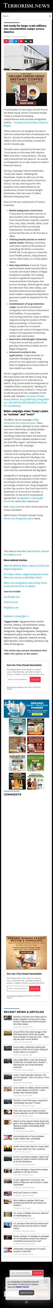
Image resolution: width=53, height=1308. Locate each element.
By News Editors (28, 1195)
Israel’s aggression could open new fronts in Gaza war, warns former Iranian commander (30, 1182)
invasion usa (29, 634)
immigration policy (13, 634)
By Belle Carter (28, 1027)
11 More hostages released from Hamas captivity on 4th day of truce (30, 1170)
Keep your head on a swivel (25, 1193)
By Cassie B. (27, 1152)
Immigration (42, 631)
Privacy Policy (22, 1287)
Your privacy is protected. (15, 687)
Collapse (17, 625)
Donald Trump (11, 628)
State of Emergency (14, 644)
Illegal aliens (25, 628)
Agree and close (26, 1293)
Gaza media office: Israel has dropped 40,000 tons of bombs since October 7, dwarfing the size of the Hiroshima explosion (30, 1063)
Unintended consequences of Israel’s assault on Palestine (29, 1250)
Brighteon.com (11, 607)
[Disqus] (26, 831)
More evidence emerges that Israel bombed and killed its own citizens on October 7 (29, 1202)
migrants (23, 637)
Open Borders (11, 641)
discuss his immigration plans (19, 518)
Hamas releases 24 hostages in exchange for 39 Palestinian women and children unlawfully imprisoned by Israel (31, 1238)
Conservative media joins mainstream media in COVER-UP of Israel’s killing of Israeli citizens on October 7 (30, 1049)
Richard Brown (21, 37)
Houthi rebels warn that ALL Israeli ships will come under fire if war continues (31, 1147)
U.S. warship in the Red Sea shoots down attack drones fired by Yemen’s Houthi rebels (30, 1226)
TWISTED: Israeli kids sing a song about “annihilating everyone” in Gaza (30, 1101)
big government (28, 621)
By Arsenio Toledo (29, 1165)
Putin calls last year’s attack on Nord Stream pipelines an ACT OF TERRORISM (30, 1112)
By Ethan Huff (27, 1042)
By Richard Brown (29, 1131)
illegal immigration (25, 631)
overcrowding (26, 641)
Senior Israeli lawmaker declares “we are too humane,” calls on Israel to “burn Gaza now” (31, 1077)
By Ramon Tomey (29, 1106)
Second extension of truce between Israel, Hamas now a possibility (28, 1137)
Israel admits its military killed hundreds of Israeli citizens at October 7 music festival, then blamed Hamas (31, 1090)
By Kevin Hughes (28, 1070)
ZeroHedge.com (12, 597)
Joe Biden (41, 634)
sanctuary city (41, 641)
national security (37, 637)
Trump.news (15, 506)
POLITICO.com (11, 602)
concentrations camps (33, 625)
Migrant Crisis (11, 637)
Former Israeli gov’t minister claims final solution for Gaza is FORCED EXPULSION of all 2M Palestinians (31, 1159)
